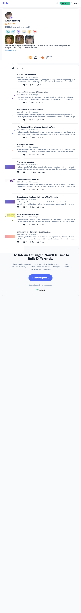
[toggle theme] (57, 3)
